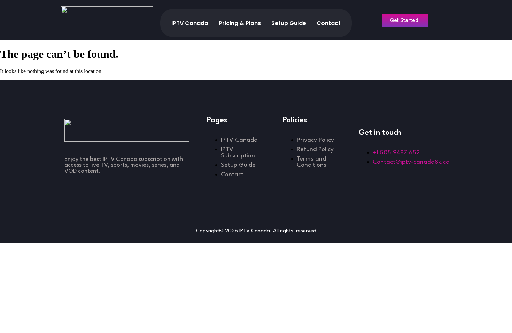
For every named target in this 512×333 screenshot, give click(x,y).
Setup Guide (288, 23)
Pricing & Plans (240, 23)
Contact (329, 23)
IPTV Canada (189, 23)
